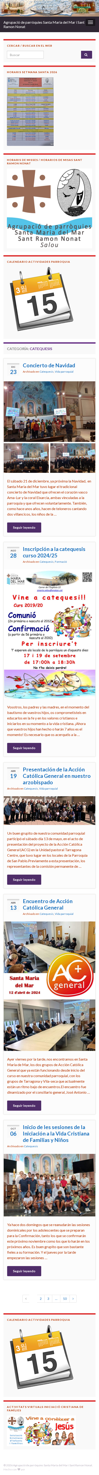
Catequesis (47, 371)
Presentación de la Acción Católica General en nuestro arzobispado (57, 775)
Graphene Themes (37, 1469)
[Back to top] (88, 1464)
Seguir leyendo (24, 527)
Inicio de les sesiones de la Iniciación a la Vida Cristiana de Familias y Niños (56, 1133)
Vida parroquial (64, 371)
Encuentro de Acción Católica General (48, 904)
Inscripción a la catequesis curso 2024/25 (54, 552)
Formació (61, 561)
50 (65, 1299)
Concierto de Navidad (49, 365)
